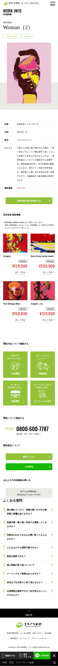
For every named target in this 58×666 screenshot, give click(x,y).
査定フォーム (25, 655)
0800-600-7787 (32, 428)
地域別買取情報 (12, 633)
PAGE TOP (29, 615)
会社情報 (48, 633)
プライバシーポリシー (40, 638)
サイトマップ (24, 638)
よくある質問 (25, 633)
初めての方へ (38, 633)
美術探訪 (14, 638)
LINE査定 (42, 655)
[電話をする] (8, 655)
